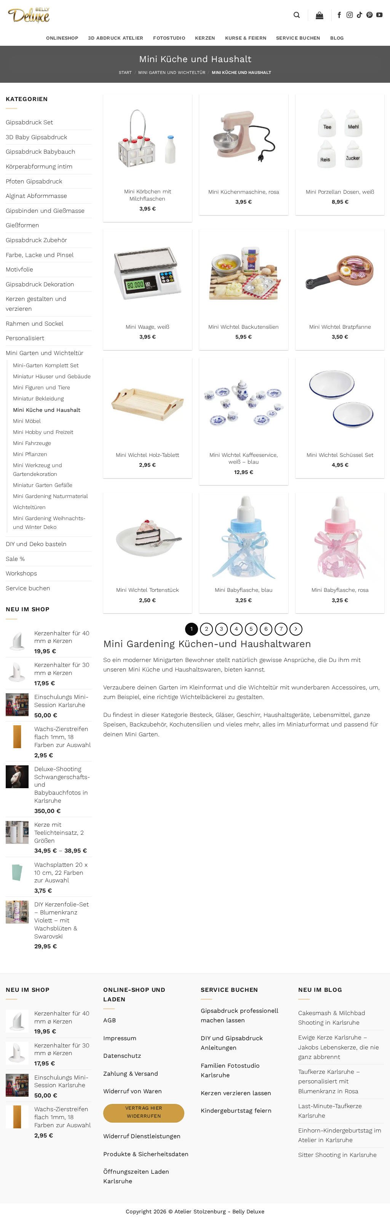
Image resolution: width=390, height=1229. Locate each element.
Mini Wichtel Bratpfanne (340, 327)
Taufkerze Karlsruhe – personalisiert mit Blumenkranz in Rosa (329, 1081)
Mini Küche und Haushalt (46, 410)
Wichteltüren (29, 507)
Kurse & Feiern (246, 38)
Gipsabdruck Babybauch (40, 151)
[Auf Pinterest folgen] (369, 15)
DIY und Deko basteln (36, 544)
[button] (297, 15)
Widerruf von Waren (132, 1091)
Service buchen (298, 38)
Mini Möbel (27, 421)
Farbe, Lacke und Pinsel (40, 255)
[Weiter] (295, 629)
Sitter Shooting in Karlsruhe (337, 1154)
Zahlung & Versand (130, 1073)
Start (125, 72)
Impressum (119, 1038)
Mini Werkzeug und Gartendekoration (37, 469)
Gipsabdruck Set (29, 122)
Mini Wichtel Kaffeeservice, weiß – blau (243, 458)
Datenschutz (122, 1055)
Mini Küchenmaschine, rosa (243, 192)
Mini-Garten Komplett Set (45, 365)
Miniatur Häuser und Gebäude (52, 376)
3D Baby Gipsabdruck (36, 137)
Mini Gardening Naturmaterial (50, 496)
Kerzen (205, 38)
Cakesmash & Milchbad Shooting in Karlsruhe (331, 1018)
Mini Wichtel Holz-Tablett (147, 455)
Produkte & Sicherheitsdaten (146, 1154)
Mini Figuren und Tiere (41, 387)
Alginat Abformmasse (36, 195)
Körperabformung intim (39, 166)
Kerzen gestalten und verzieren (36, 303)
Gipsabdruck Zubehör (36, 240)
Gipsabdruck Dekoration (40, 284)
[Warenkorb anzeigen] (319, 15)
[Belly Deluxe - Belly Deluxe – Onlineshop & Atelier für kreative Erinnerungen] (29, 15)
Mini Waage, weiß (147, 327)
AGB (109, 1020)
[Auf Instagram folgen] (350, 15)
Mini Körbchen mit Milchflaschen (147, 195)
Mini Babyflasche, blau (244, 590)
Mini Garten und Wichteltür (171, 72)
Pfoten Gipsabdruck (34, 181)
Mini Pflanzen (30, 454)
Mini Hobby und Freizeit (43, 432)
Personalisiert (25, 338)
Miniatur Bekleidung (38, 398)
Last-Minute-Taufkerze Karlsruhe (330, 1111)
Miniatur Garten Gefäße (42, 485)
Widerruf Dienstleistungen (142, 1136)
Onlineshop (62, 38)
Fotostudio (169, 38)
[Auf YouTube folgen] (379, 15)
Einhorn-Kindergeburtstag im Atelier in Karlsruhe (339, 1135)
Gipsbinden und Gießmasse (45, 210)
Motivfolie (19, 269)
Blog (337, 38)
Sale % (15, 558)
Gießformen (22, 225)
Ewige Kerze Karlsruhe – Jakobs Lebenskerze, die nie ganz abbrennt (338, 1047)
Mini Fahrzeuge (32, 443)
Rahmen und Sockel (34, 323)
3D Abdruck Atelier (116, 38)
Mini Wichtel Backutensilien (243, 327)
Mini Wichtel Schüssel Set (340, 455)
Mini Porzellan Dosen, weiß (340, 192)
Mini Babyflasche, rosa (340, 590)
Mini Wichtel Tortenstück (147, 590)
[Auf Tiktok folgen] (359, 15)
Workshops (21, 573)
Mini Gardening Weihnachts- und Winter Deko (49, 522)
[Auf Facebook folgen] (339, 15)
